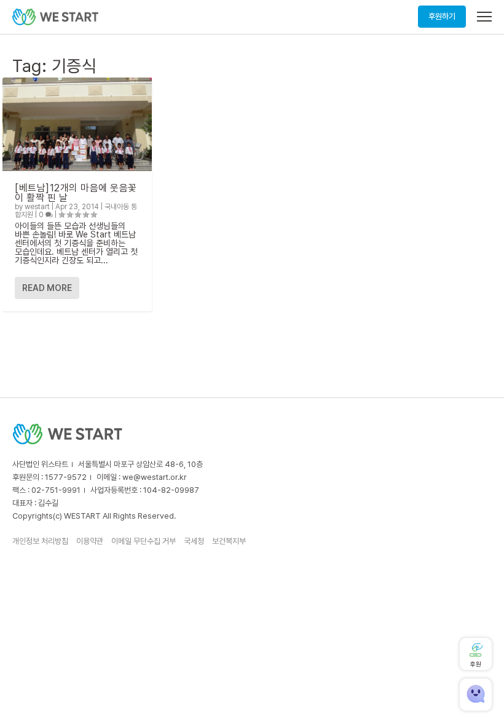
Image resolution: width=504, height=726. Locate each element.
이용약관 (89, 541)
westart (37, 206)
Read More (47, 288)
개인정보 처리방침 (40, 541)
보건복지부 (229, 541)
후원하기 (441, 16)
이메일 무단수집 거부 (143, 541)
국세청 (194, 541)
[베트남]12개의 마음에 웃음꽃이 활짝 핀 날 (76, 193)
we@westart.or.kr (154, 477)
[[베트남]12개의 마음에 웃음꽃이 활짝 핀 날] (77, 124)
